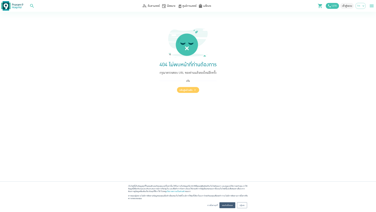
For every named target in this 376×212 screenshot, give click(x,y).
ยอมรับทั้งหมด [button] (227, 205)
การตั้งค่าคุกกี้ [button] (212, 205)
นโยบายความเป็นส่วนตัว (175, 191)
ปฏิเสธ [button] (242, 205)
